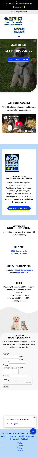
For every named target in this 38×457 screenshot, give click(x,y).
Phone (5, 365)
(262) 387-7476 (22, 272)
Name (6, 354)
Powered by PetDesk (19, 439)
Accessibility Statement (25, 436)
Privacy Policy (7, 436)
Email (6, 362)
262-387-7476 (10, 3)
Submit (6, 386)
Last (21, 359)
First (21, 356)
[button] (33, 431)
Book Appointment (18, 59)
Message (6, 376)
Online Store (19, 7)
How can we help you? (13, 368)
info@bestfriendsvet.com (24, 3)
